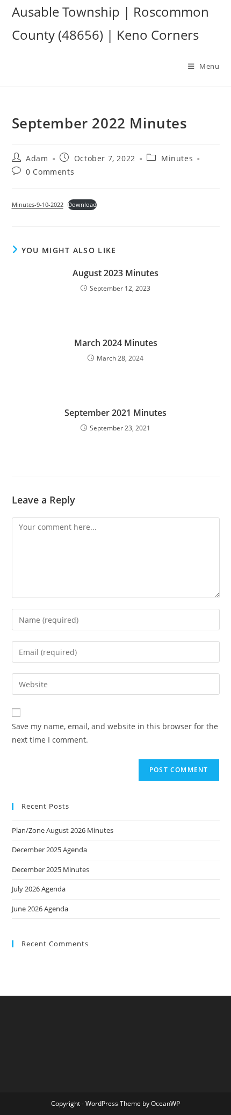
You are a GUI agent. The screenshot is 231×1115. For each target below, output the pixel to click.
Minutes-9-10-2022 (37, 204)
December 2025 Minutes (50, 869)
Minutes (177, 158)
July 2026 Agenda (39, 889)
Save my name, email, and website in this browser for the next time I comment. (115, 733)
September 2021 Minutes (115, 413)
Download (82, 204)
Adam (37, 158)
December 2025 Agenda (49, 849)
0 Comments (50, 172)
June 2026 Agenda (40, 908)
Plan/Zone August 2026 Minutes (62, 830)
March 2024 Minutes (115, 343)
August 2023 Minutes (115, 273)
